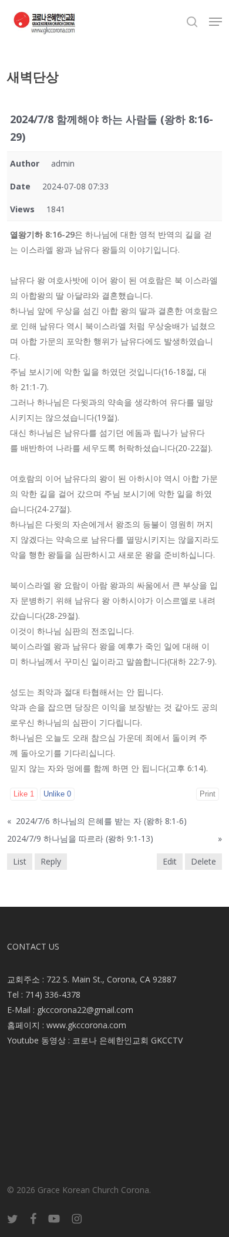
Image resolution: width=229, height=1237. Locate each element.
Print (207, 793)
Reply (51, 861)
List (19, 861)
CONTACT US (33, 946)
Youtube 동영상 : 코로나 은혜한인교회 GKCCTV (95, 1040)
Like (24, 793)
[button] (215, 22)
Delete (203, 861)
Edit (170, 861)
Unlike (57, 793)
